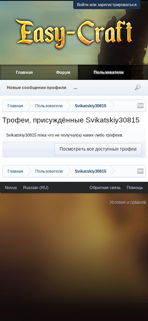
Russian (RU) (36, 187)
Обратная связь (105, 187)
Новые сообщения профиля (36, 87)
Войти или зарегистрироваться (107, 4)
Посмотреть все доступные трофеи (98, 149)
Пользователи (109, 72)
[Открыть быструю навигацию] (140, 106)
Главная (24, 72)
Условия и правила (128, 201)
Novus (11, 187)
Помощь (135, 187)
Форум (63, 72)
